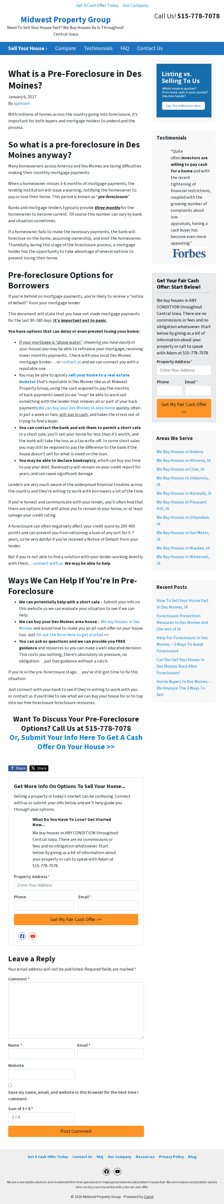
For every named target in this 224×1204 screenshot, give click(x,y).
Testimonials (98, 48)
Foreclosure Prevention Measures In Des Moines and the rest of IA (182, 622)
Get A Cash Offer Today (97, 5)
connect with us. (48, 563)
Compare (65, 48)
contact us (71, 362)
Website (16, 1066)
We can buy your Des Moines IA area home (77, 408)
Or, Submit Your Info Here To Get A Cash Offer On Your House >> (76, 742)
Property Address (32, 877)
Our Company (135, 5)
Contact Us (150, 48)
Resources (145, 1156)
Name (15, 1045)
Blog (192, 1156)
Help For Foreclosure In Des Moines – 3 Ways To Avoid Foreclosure (182, 644)
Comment (19, 979)
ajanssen (22, 103)
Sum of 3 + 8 (20, 1109)
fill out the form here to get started (69, 635)
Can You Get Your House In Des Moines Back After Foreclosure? (180, 666)
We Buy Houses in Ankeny (180, 452)
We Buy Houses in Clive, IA (180, 469)
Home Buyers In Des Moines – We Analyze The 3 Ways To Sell (184, 688)
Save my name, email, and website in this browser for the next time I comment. (73, 1095)
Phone (20, 897)
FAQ (124, 48)
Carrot (149, 1196)
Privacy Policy (171, 1156)
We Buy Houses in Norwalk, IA (184, 493)
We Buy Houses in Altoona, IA (184, 461)
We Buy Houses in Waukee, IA (183, 548)
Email (84, 897)
